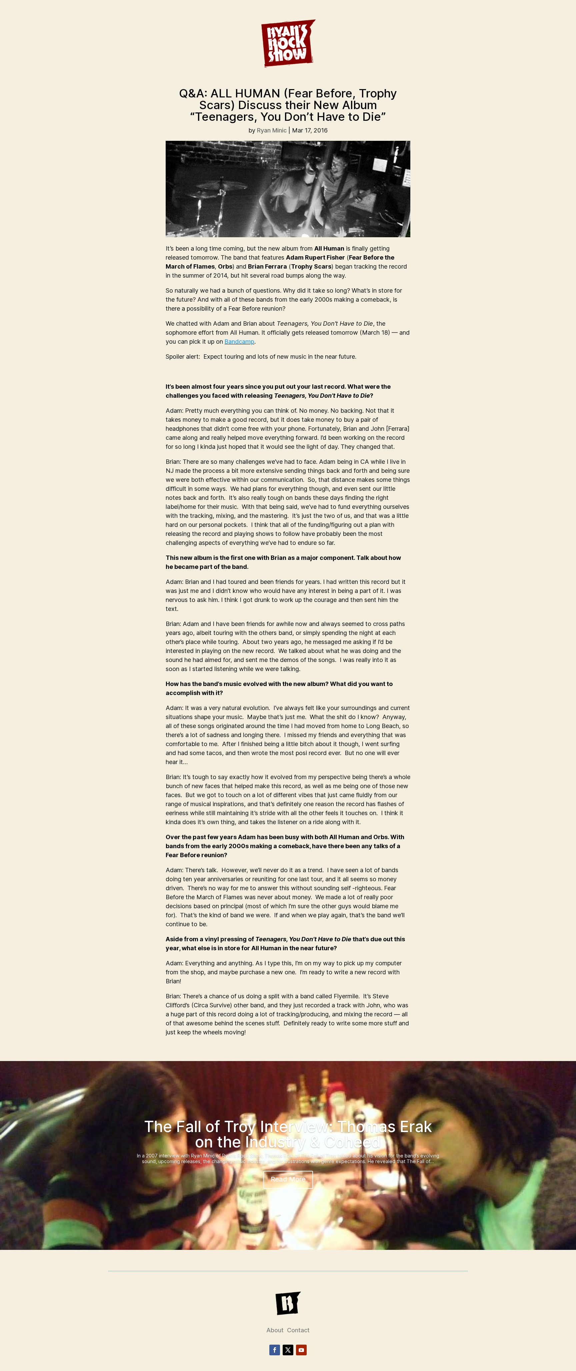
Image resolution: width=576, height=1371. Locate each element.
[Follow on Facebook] (274, 1350)
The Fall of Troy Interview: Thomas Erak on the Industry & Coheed (288, 1134)
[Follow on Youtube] (301, 1350)
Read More (288, 1179)
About (275, 1330)
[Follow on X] (288, 1350)
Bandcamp (239, 341)
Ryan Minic (272, 130)
